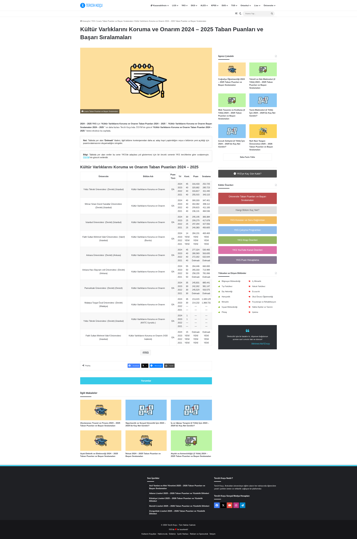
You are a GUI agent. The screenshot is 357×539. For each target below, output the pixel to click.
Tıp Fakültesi (227, 286)
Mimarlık (225, 302)
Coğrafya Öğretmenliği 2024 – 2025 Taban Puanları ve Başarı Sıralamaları (231, 82)
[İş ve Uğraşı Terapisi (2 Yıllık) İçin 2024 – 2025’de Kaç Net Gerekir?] (191, 410)
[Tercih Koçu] (91, 5)
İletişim (212, 534)
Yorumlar (146, 380)
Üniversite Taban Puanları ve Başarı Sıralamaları (247, 198)
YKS (183, 5)
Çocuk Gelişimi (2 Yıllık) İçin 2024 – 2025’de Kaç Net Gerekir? (231, 144)
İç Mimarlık (256, 281)
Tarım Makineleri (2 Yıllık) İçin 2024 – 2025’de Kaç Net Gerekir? (262, 113)
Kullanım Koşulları (149, 534)
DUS (224, 5)
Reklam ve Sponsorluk (199, 534)
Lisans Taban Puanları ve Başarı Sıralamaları (115, 21)
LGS (174, 5)
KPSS (213, 5)
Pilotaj (224, 312)
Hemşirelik (226, 297)
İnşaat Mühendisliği (229, 307)
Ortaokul (245, 5)
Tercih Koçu (172, 525)
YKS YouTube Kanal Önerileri (247, 250)
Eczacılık (256, 291)
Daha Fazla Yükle (247, 157)
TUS (233, 5)
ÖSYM (86, 157)
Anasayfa (86, 21)
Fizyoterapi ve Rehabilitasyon (264, 302)
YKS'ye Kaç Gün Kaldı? (248, 173)
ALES (203, 5)
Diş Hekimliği (227, 291)
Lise (256, 5)
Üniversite (268, 5)
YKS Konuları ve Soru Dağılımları (247, 220)
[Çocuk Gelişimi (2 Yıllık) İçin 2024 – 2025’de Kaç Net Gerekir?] (232, 131)
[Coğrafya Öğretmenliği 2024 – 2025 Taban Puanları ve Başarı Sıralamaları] (232, 69)
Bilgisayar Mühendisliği (231, 281)
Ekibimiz (172, 534)
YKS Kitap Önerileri (247, 240)
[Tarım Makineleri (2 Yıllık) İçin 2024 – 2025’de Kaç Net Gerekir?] (263, 100)
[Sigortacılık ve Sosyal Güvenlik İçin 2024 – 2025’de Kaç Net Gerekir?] (146, 410)
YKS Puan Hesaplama (247, 260)
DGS (193, 5)
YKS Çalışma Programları (247, 230)
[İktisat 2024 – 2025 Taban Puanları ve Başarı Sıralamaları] (146, 440)
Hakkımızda (162, 534)
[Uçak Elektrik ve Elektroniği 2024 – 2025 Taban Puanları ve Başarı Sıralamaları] (100, 440)
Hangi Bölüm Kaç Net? (247, 210)
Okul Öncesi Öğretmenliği (262, 297)
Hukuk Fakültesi (258, 286)
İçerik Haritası (183, 534)
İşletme (255, 312)
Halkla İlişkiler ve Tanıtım (262, 307)
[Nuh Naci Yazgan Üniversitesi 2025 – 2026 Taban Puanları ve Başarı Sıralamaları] (263, 131)
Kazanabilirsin (160, 5)
